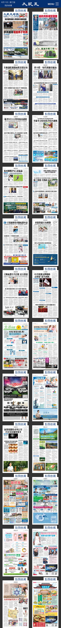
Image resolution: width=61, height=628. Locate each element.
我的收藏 (8, 5)
